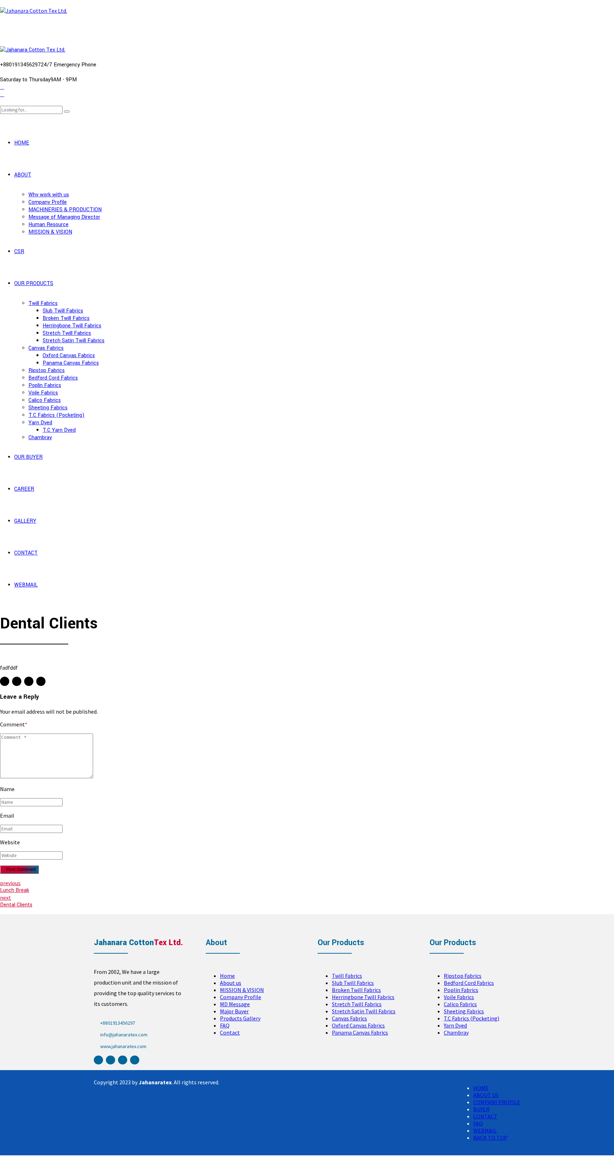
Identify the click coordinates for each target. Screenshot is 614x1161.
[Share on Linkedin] (28, 681)
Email (7, 815)
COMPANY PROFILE (496, 1102)
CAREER (24, 489)
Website (10, 842)
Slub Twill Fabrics (63, 311)
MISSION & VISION (50, 232)
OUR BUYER (28, 457)
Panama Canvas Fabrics (71, 363)
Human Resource (48, 224)
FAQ (225, 1025)
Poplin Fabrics (44, 385)
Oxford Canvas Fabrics (69, 355)
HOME (21, 143)
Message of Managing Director (64, 217)
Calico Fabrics (44, 400)
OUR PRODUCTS (33, 283)
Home (227, 975)
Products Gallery (240, 1018)
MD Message (235, 1004)
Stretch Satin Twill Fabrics (73, 340)
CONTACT (26, 553)
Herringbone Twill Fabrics (72, 325)
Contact (230, 1032)
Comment (13, 724)
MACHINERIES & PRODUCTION (65, 209)
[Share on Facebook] (4, 681)
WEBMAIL (26, 585)
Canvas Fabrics (46, 348)
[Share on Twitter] (16, 681)
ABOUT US (486, 1095)
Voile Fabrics (43, 393)
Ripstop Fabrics (46, 370)
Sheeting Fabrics (48, 407)
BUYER (481, 1109)
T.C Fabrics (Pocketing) (56, 415)
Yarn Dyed (40, 422)
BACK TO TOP (490, 1137)
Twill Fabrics (43, 303)
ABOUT (22, 175)
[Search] (2, 102)
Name (7, 788)
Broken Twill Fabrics (66, 318)
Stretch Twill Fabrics (67, 333)
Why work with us (48, 194)
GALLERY (25, 521)
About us (230, 982)
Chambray (40, 437)
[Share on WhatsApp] (40, 681)
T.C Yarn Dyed (59, 430)
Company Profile (47, 202)
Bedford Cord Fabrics (53, 378)
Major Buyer (234, 1011)
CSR (19, 251)
